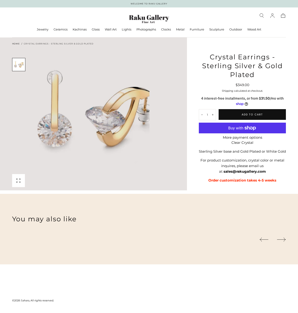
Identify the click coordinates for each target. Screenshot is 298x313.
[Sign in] (272, 15)
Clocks (166, 29)
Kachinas (80, 29)
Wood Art (254, 29)
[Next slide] (281, 239)
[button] (261, 15)
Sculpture (216, 29)
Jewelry (42, 29)
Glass (96, 29)
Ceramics (61, 29)
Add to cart (252, 114)
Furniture (197, 29)
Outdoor (235, 29)
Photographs (146, 29)
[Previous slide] (263, 239)
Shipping (227, 90)
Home (16, 43)
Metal (180, 29)
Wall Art (111, 29)
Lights (126, 29)
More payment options (242, 137)
